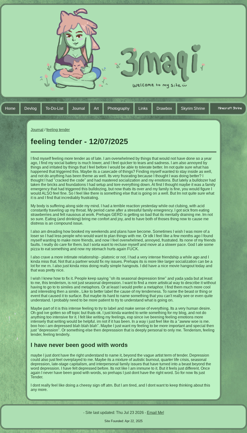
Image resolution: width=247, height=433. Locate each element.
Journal (78, 108)
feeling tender (58, 130)
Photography (119, 108)
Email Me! (155, 413)
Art (96, 108)
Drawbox (164, 108)
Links (143, 108)
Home (10, 108)
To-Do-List (54, 108)
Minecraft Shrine (230, 108)
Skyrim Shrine (193, 108)
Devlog (30, 108)
